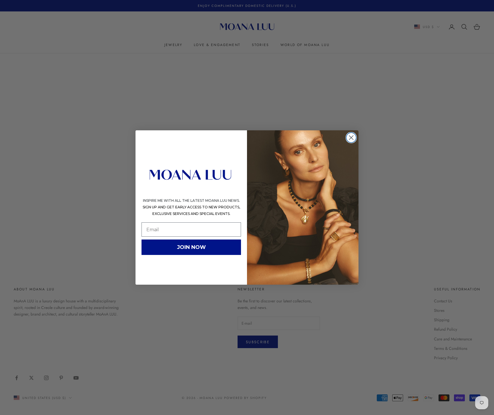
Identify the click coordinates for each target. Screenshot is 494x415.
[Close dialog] (351, 138)
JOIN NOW (191, 247)
